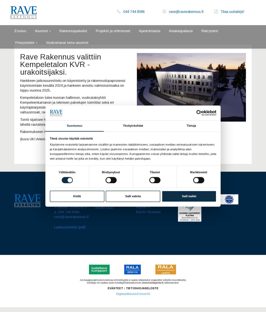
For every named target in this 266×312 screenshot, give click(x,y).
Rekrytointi (209, 31)
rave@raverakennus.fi (186, 12)
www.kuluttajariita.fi (153, 282)
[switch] (111, 180)
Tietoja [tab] (191, 125)
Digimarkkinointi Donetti (133, 293)
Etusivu (20, 31)
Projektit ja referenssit (113, 31)
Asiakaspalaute (181, 31)
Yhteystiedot (25, 43)
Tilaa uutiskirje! (232, 12)
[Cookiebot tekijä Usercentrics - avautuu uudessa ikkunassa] (199, 113)
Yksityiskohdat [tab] (133, 125)
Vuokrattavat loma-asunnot (67, 43)
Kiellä (77, 196)
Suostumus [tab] (75, 125)
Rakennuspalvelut (73, 31)
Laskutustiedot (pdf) (70, 227)
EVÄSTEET (115, 288)
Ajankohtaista (149, 31)
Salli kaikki (189, 196)
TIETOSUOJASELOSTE (142, 288)
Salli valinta (133, 196)
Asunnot (42, 31)
